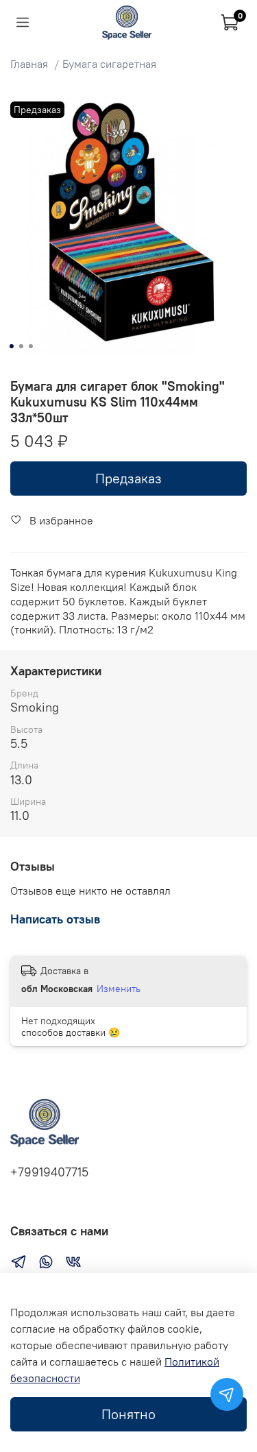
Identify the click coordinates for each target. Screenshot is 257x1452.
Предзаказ (128, 478)
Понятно (128, 1414)
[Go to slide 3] (30, 346)
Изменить (118, 988)
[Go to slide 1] (11, 346)
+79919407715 (49, 1172)
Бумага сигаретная (109, 64)
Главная (29, 64)
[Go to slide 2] (21, 346)
